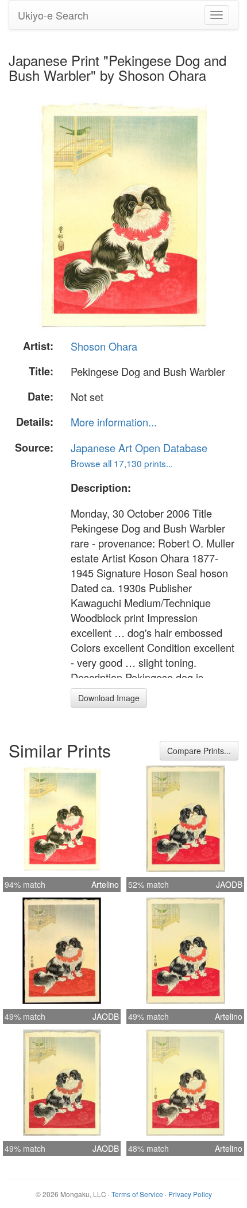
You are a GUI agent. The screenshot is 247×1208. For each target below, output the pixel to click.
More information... (114, 421)
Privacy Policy (190, 1194)
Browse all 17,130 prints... (122, 463)
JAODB (229, 884)
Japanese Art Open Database (139, 447)
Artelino (105, 884)
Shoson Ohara (104, 346)
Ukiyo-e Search (53, 14)
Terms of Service (137, 1194)
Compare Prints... (199, 750)
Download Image (109, 698)
